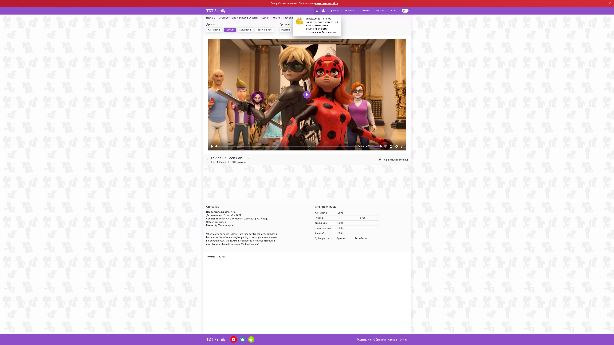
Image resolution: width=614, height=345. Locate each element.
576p (362, 218)
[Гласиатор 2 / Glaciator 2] (208, 159)
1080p (340, 212)
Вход (393, 10)
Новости (349, 10)
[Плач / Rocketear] (248, 159)
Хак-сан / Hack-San (283, 17)
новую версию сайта (326, 3)
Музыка (380, 10)
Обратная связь (385, 339)
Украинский (245, 29)
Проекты (334, 10)
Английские (361, 238)
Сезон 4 (265, 17)
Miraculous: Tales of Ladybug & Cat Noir (238, 17)
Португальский (264, 29)
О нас (404, 339)
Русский (230, 29)
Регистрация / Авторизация (321, 32)
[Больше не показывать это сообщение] (610, 3)
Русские (285, 29)
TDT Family (216, 10)
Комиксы (365, 10)
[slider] (286, 146)
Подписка (363, 339)
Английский (214, 29)
